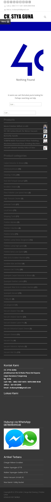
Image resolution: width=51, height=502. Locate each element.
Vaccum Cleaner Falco (12, 311)
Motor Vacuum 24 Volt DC (14, 477)
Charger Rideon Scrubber (13, 462)
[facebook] (5, 3)
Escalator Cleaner (10, 187)
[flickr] (11, 3)
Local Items (8, 210)
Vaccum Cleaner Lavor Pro (14, 323)
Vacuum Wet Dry (10, 352)
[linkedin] (29, 3)
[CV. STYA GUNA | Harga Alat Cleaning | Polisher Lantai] (16, 16)
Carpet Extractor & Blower (14, 163)
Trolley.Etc (8, 299)
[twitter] (8, 3)
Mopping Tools (9, 216)
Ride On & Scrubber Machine (15, 257)
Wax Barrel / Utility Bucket (14, 482)
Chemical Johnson (11, 169)
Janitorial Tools (9, 204)
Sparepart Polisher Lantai (13, 281)
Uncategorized (9, 305)
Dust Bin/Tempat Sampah (14, 181)
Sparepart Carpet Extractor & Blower (18, 275)
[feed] (14, 3)
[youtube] (23, 3)
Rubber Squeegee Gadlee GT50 (16, 472)
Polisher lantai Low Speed (14, 252)
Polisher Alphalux (10, 222)
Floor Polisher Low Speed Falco (16, 192)
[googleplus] (20, 3)
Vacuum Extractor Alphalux (14, 346)
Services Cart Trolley (11, 269)
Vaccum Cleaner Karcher (13, 317)
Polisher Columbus (11, 228)
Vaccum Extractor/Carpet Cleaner (16, 328)
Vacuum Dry (8, 340)
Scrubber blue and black (13, 263)
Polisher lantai (9, 234)
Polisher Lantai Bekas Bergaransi (16, 240)
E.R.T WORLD (15, 497)
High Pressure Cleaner (12, 198)
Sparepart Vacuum (11, 293)
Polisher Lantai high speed (14, 246)
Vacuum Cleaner (10, 334)
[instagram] (17, 3)
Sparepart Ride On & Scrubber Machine (19, 287)
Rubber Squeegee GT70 (13, 467)
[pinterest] (26, 3)
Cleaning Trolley (10, 175)
